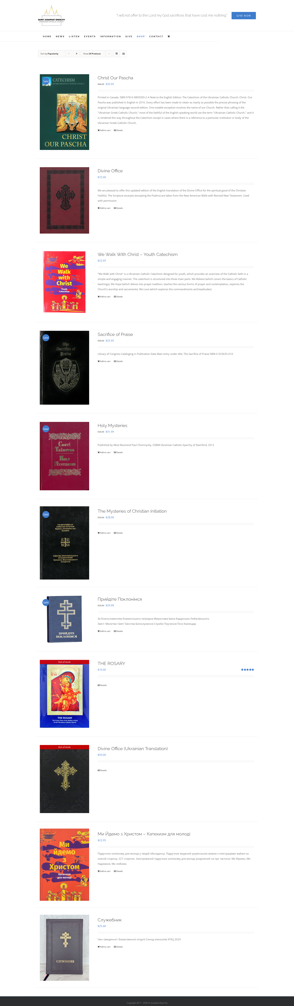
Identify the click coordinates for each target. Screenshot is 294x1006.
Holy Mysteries (112, 425)
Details (119, 130)
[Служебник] (64, 947)
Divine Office (110, 170)
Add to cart (105, 130)
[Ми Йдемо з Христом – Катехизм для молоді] (64, 864)
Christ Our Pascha (115, 77)
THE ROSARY (111, 663)
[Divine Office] (64, 200)
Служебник (110, 919)
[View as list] (123, 53)
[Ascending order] (76, 53)
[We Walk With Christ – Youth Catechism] (64, 282)
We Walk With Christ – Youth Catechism (138, 254)
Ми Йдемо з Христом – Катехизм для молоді (144, 833)
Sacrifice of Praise (115, 334)
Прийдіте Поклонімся (120, 599)
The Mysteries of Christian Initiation (132, 511)
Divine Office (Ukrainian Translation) (133, 748)
